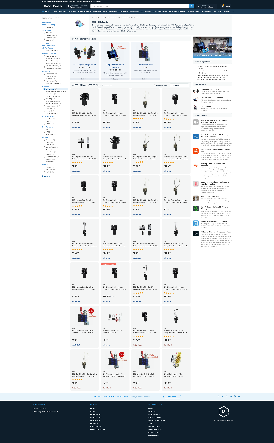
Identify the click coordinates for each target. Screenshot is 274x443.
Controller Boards (49, 54)
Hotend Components (54, 106)
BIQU (48, 121)
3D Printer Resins (193, 11)
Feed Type (50, 108)
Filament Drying (48, 25)
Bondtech (50, 140)
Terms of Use (154, 433)
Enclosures (46, 22)
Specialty (50, 159)
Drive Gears (51, 76)
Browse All (46, 176)
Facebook (218, 396)
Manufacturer (51, 56)
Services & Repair (97, 430)
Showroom (95, 415)
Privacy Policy (154, 430)
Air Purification (48, 48)
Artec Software (51, 169)
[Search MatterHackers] (191, 6)
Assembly (50, 99)
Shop (92, 409)
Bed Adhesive (47, 127)
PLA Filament (123, 11)
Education (95, 421)
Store (99, 18)
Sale (55, 11)
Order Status (154, 415)
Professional (96, 418)
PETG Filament (146, 11)
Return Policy (154, 427)
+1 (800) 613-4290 (95, 1)
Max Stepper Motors (53, 63)
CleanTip (50, 144)
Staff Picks (62, 11)
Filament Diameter (53, 96)
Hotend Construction (54, 103)
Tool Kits (45, 43)
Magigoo (50, 132)
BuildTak (50, 123)
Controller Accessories (54, 68)
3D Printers (72, 11)
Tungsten (50, 161)
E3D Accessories (123, 18)
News (92, 412)
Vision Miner (51, 134)
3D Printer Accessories (109, 18)
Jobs (150, 424)
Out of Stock (137, 345)
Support (94, 424)
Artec (49, 33)
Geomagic (50, 167)
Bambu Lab (97, 11)
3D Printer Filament (84, 11)
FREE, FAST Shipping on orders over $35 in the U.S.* (59, 1)
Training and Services (110, 11)
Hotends (45, 87)
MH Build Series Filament (177, 11)
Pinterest (235, 396)
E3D (49, 149)
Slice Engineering (53, 156)
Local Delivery (154, 418)
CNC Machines (206, 11)
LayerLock (50, 119)
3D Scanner (46, 30)
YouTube (239, 396)
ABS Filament (134, 11)
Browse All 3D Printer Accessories (51, 17)
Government (95, 427)
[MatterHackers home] (53, 6)
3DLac (49, 129)
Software (45, 165)
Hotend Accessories (53, 113)
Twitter (222, 396)
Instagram (227, 396)
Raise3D (50, 154)
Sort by (166, 85)
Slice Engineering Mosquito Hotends (57, 91)
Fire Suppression (48, 46)
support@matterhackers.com (46, 412)
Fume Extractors (52, 50)
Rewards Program (156, 421)
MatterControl (51, 172)
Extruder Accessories (53, 83)
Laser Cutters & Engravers (221, 11)
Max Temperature (53, 101)
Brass (49, 142)
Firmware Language (53, 58)
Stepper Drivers (52, 61)
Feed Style (50, 78)
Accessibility (153, 436)
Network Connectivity (53, 66)
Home (93, 18)
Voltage (50, 111)
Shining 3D (51, 37)
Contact (152, 412)
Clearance (159, 85)
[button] (77, 6)
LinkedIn (231, 396)
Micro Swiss (51, 94)
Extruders (46, 71)
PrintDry (49, 27)
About (151, 409)
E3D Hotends (51, 89)
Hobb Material (52, 81)
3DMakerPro (51, 35)
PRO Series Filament (160, 11)
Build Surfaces (48, 116)
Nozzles (45, 137)
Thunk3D (50, 40)
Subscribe (172, 397)
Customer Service (83, 1)
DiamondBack (52, 147)
